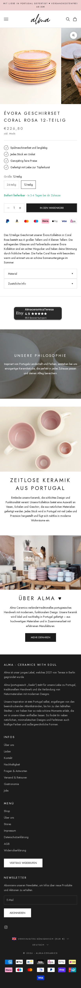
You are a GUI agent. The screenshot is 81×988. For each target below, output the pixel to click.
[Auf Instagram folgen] (6, 927)
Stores (7, 824)
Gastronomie (11, 784)
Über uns (9, 745)
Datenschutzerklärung (16, 837)
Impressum (10, 831)
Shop (7, 811)
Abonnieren (17, 913)
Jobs (6, 790)
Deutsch (38, 944)
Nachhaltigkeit (12, 764)
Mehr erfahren (40, 637)
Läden (7, 751)
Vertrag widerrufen (23, 863)
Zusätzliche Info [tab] (17, 284)
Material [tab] (12, 274)
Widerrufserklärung (15, 850)
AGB (7, 844)
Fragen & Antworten (15, 771)
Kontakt (8, 758)
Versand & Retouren (15, 777)
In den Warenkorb (52, 208)
